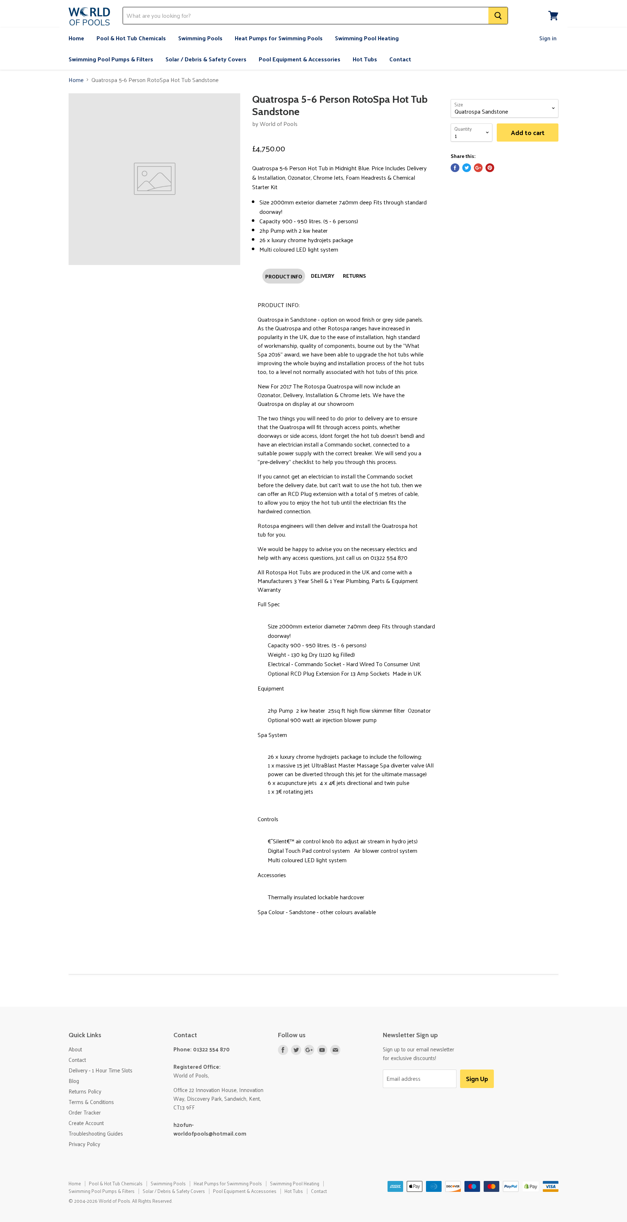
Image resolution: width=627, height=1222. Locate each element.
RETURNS (354, 275)
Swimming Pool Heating (367, 38)
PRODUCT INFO (283, 276)
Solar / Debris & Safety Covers (205, 59)
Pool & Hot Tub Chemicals (131, 38)
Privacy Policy (84, 1144)
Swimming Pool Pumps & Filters (111, 59)
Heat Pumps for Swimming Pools (279, 38)
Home (76, 38)
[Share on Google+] (478, 167)
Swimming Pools (200, 38)
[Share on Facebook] (455, 167)
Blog (74, 1080)
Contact (400, 59)
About (75, 1049)
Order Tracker (85, 1112)
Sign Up (477, 1078)
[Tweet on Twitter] (466, 167)
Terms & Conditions (91, 1102)
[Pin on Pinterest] (489, 167)
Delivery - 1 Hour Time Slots (100, 1070)
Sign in (548, 38)
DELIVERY (322, 275)
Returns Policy (85, 1091)
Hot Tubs (365, 59)
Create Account (86, 1123)
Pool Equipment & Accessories (299, 59)
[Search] (498, 15)
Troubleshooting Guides (96, 1133)
